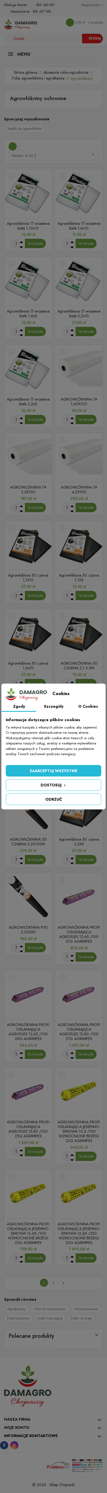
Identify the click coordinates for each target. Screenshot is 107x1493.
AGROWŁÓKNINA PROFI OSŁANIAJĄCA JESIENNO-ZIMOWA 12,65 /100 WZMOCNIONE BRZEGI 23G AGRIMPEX (28, 1233)
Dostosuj (52, 785)
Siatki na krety (81, 1318)
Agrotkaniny (16, 1308)
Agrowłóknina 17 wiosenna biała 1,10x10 (28, 226)
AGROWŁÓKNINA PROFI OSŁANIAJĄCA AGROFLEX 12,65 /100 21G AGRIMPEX (79, 934)
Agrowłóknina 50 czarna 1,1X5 (79, 578)
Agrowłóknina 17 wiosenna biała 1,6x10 (79, 226)
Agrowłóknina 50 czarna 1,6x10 (28, 666)
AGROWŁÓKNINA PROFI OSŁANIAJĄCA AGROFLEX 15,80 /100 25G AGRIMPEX (28, 1129)
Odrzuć (53, 799)
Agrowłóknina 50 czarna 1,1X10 (28, 578)
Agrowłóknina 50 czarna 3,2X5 (79, 842)
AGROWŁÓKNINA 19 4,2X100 (79, 490)
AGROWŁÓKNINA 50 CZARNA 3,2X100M (28, 842)
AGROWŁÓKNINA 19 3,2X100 (28, 490)
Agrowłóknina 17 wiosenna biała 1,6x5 (28, 313)
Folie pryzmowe (86, 1308)
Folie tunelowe (18, 1318)
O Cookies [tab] (88, 706)
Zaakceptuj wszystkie (53, 771)
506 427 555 (42, 11)
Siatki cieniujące (50, 1318)
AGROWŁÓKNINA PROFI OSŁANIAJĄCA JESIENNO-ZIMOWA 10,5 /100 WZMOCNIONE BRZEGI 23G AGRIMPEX (79, 1131)
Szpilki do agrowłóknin (24, 128)
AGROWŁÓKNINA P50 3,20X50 (28, 930)
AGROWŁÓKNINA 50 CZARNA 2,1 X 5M (79, 666)
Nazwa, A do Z (53, 155)
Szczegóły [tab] (53, 706)
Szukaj (95, 38)
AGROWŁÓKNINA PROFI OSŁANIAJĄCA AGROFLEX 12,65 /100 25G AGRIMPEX (28, 1031)
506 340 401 (45, 4)
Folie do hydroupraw (50, 1308)
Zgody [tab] (19, 706)
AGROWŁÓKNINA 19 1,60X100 (79, 401)
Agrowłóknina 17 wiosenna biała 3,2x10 (79, 313)
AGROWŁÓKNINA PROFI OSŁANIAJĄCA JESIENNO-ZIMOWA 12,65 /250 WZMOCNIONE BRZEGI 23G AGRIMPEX (79, 1233)
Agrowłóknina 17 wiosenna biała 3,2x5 (28, 401)
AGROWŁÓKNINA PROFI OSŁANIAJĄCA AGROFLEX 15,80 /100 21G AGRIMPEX (79, 1031)
